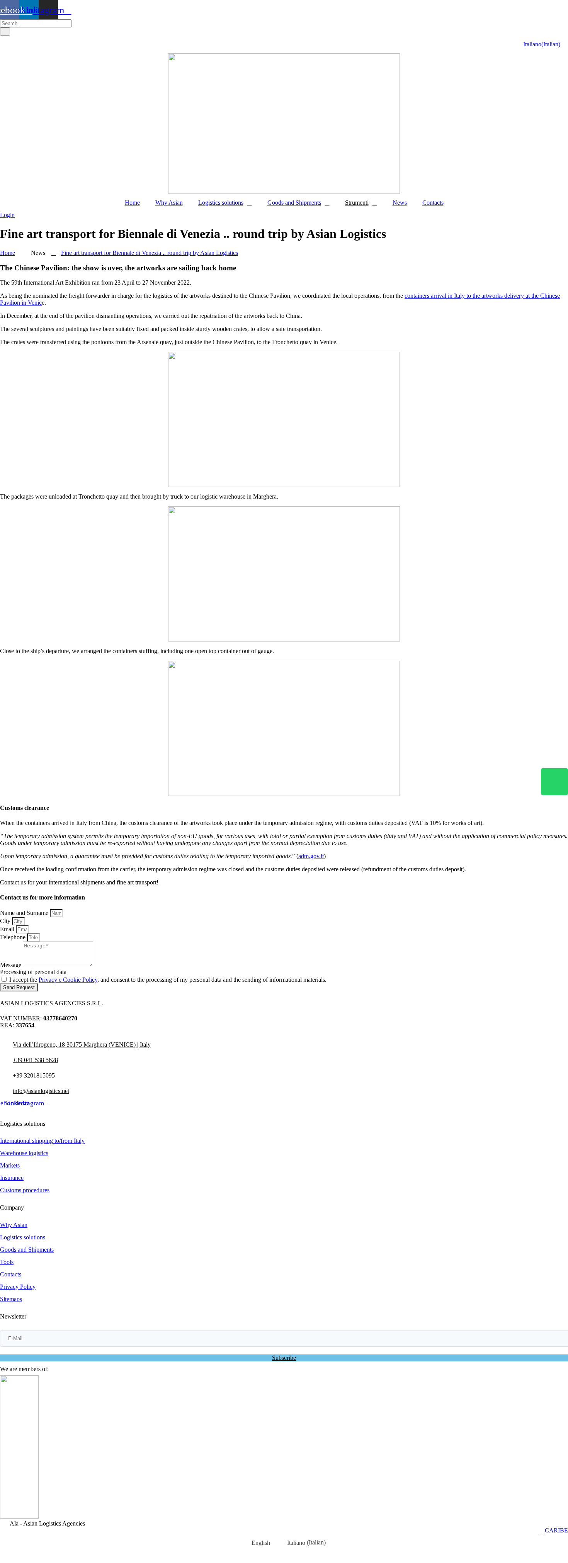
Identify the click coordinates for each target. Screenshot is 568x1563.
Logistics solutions (220, 202)
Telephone (13, 937)
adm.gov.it (311, 856)
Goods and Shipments (294, 202)
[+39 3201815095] (3, 1072)
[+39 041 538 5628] (3, 1057)
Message (11, 965)
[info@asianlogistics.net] (3, 1088)
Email (8, 929)
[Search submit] (5, 31)
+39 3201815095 (34, 1075)
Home (132, 202)
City (6, 921)
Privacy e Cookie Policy (68, 979)
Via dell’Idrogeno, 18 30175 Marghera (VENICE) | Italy (82, 1044)
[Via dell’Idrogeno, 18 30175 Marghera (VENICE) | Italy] (3, 1041)
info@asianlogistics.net (41, 1091)
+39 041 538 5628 (35, 1060)
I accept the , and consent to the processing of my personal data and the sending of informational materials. (168, 979)
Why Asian (169, 202)
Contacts (433, 202)
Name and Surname (25, 913)
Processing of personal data (33, 972)
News (400, 202)
